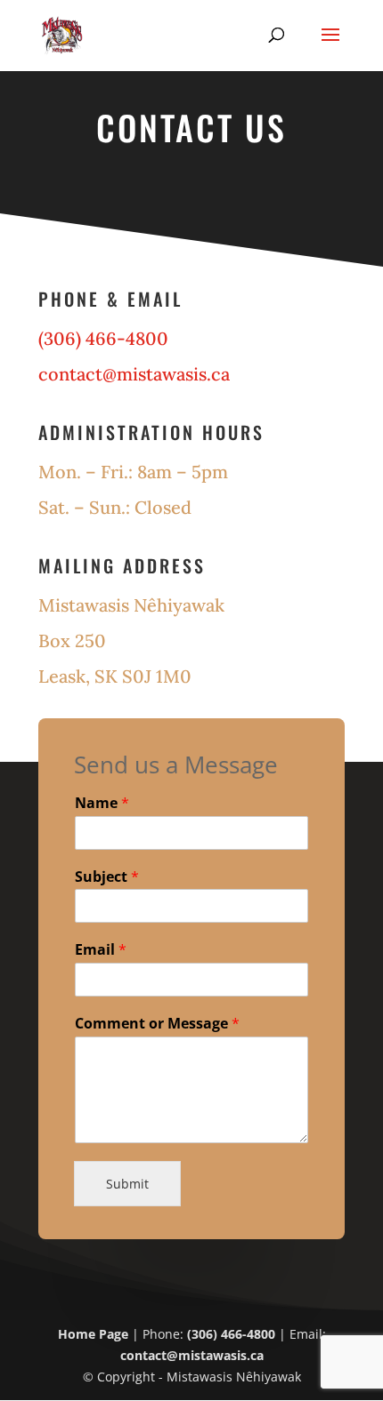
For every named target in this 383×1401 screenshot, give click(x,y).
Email (100, 950)
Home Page (93, 1333)
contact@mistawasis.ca (134, 374)
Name (102, 803)
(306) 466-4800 (231, 1333)
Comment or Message (157, 1023)
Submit (127, 1183)
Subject (107, 877)
